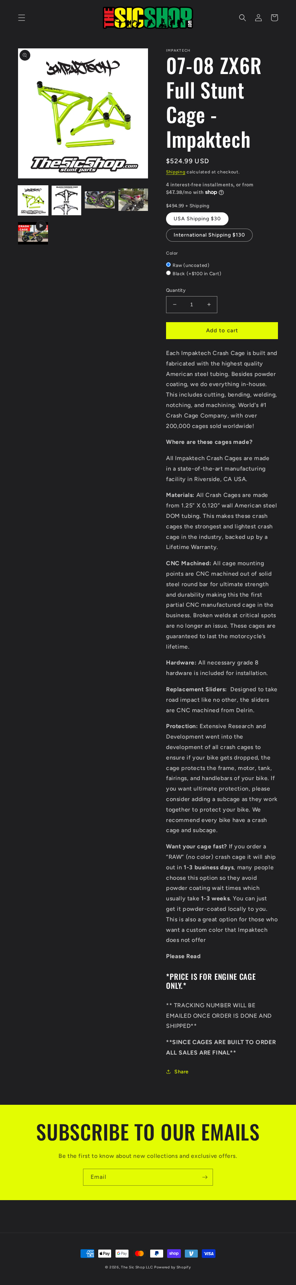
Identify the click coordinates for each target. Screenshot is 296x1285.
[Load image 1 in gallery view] (33, 201)
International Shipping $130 (209, 235)
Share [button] (181, 1072)
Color (172, 253)
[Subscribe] (205, 1177)
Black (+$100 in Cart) (197, 273)
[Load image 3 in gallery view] (100, 201)
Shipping (176, 171)
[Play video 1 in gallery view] (33, 234)
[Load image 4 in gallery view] (133, 201)
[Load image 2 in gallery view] (67, 201)
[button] (22, 18)
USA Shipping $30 (197, 219)
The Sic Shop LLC (137, 1267)
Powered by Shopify (172, 1267)
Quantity (176, 290)
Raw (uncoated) (191, 265)
